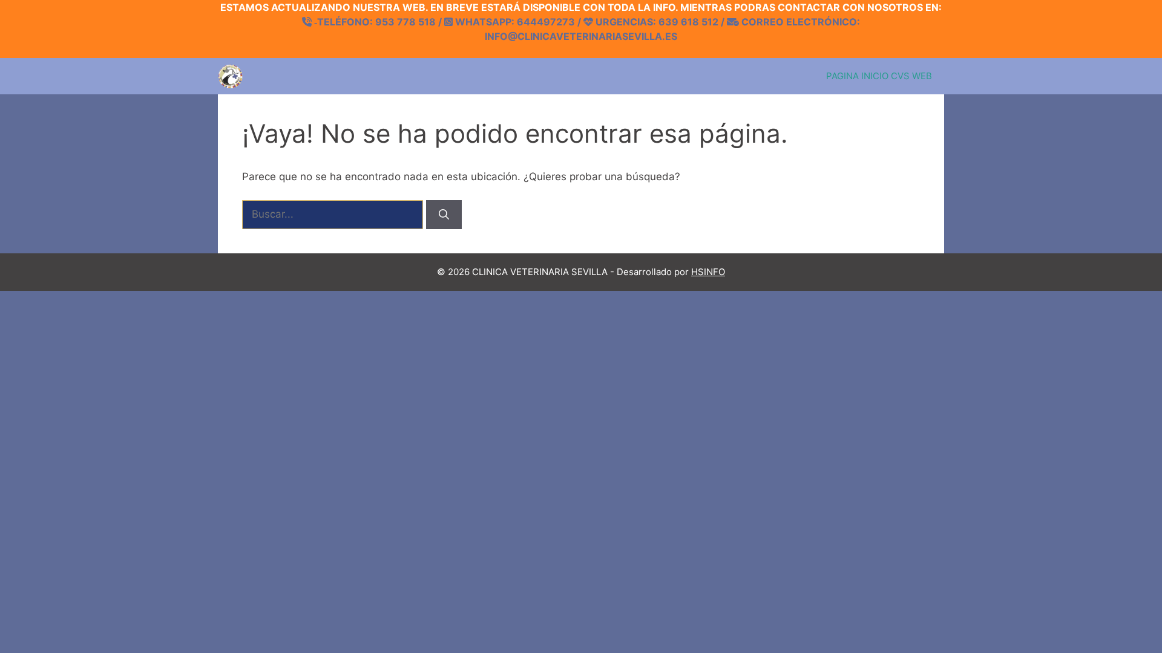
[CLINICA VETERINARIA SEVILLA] (230, 76)
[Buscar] (444, 214)
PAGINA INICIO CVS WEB (879, 76)
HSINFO (708, 272)
